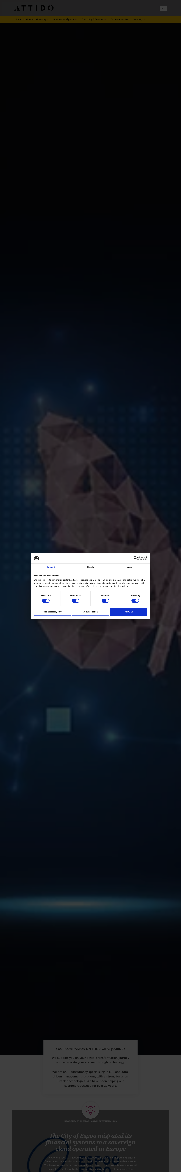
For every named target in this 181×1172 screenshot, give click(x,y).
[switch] (75, 601)
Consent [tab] (51, 567)
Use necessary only (52, 612)
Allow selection (90, 612)
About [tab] (130, 567)
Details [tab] (90, 567)
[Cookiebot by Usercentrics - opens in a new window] (135, 558)
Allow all (129, 612)
